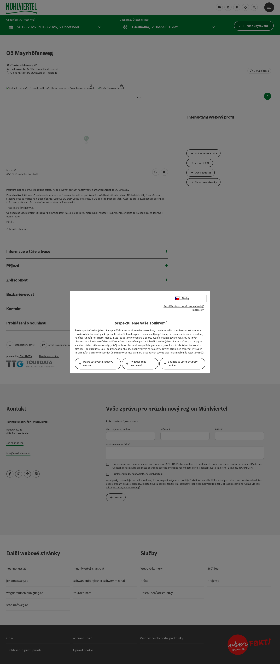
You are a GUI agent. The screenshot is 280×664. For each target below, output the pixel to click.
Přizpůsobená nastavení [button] (138, 363)
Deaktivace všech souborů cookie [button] (98, 363)
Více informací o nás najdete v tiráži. (184, 352)
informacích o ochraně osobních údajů (96, 352)
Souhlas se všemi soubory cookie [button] (183, 363)
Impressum (198, 309)
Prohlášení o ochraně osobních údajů (183, 306)
